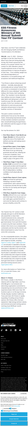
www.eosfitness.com (7, 308)
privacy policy (17, 406)
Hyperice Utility (6, 242)
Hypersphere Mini (6, 264)
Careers (2, 349)
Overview (24, 393)
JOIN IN (4, 5)
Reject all (14, 414)
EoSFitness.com (6, 273)
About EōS (3, 338)
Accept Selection (14, 419)
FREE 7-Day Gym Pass (6, 365)
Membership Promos (6, 369)
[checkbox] (4, 408)
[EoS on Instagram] (11, 330)
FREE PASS (11, 5)
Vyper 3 (14, 242)
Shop (2, 371)
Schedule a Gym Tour (6, 367)
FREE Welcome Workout (6, 357)
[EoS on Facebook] (6, 330)
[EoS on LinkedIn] (15, 330)
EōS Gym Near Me (5, 340)
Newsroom (3, 347)
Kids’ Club (3, 359)
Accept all (14, 423)
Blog (2, 345)
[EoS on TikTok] (2, 330)
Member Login (4, 355)
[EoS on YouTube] (20, 330)
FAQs (2, 343)
